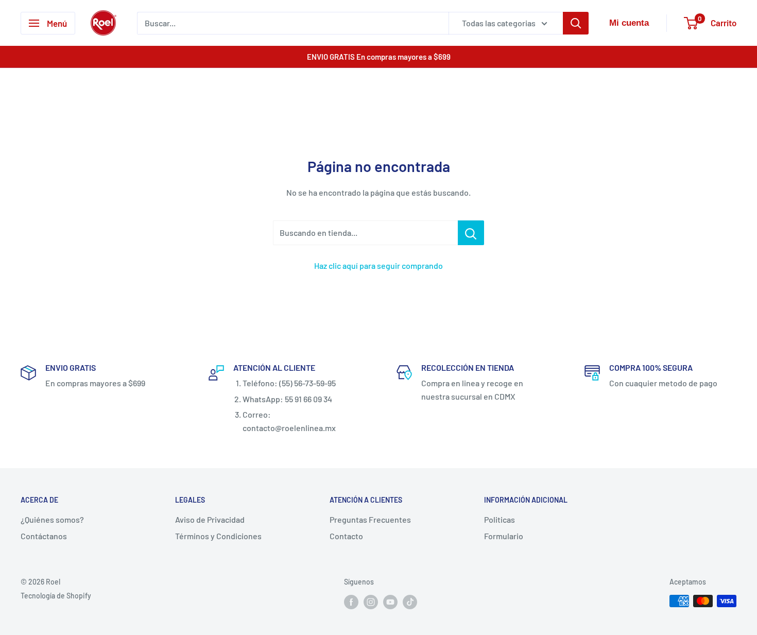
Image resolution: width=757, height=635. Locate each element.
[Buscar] (576, 23)
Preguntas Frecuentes (370, 519)
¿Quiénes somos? (52, 519)
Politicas (499, 519)
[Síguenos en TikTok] (410, 602)
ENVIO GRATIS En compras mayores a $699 (379, 56)
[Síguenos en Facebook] (351, 602)
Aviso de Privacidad (210, 519)
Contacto (346, 536)
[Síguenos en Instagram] (371, 602)
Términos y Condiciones (218, 536)
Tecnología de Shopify (56, 595)
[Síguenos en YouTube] (390, 602)
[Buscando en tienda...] (471, 232)
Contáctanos (44, 536)
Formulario (503, 536)
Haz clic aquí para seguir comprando (378, 265)
